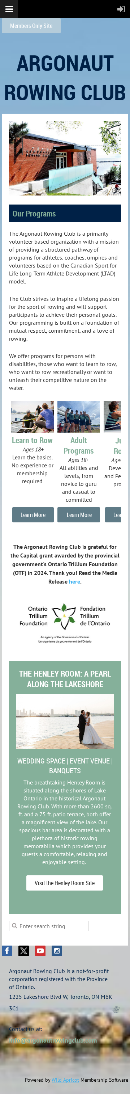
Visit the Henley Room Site (65, 883)
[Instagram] (57, 951)
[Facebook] (7, 951)
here (74, 581)
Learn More (33, 515)
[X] (23, 951)
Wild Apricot (65, 1080)
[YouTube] (40, 951)
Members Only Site (31, 26)
